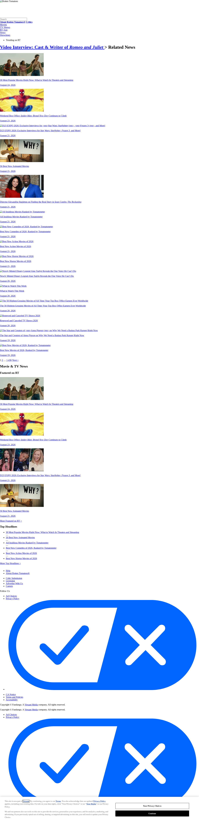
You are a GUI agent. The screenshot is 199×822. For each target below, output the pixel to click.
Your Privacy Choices (18, 692)
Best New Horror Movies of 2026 (21, 558)
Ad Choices (11, 596)
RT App (3, 30)
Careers (9, 586)
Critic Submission (14, 578)
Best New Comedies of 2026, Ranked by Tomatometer (31, 548)
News (2, 32)
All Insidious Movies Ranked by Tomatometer (27, 543)
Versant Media (31, 704)
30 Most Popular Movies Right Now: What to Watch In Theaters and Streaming (42, 532)
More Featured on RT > (11, 521)
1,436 (9, 360)
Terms (58, 801)
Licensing (10, 581)
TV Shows (5, 27)
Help (8, 570)
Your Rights (91, 804)
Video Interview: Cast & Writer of (51, 47)
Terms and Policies (14, 697)
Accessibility (12, 699)
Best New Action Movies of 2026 (21, 553)
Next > (15, 360)
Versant (26, 801)
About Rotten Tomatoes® (18, 573)
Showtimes (5, 35)
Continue (152, 813)
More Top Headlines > (10, 563)
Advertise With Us (14, 583)
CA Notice (11, 694)
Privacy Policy (12, 598)
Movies (3, 24)
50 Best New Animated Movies (20, 537)
